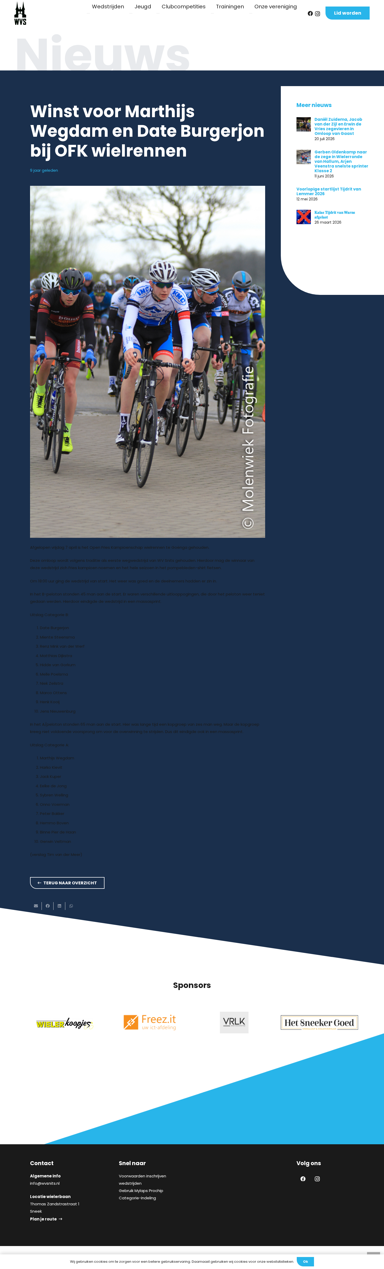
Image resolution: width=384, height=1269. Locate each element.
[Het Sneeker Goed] (319, 1022)
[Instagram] (317, 14)
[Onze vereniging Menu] (250, 13)
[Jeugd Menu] (130, 13)
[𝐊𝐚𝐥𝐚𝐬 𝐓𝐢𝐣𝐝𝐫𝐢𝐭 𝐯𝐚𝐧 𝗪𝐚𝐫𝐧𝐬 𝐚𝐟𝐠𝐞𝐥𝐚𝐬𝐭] (303, 217)
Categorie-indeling (137, 1198)
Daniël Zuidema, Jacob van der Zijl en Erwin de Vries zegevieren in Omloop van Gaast (338, 126)
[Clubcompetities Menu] (158, 13)
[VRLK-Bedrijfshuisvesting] (234, 1022)
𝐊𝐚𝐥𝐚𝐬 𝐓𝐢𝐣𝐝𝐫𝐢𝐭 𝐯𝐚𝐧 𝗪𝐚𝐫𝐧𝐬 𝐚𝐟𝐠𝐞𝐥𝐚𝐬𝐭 (335, 214)
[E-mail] (36, 906)
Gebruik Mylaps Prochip (141, 1190)
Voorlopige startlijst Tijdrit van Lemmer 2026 (328, 191)
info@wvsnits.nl (45, 1183)
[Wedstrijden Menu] (88, 13)
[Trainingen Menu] (212, 13)
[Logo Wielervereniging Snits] (20, 13)
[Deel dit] (48, 906)
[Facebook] (310, 13)
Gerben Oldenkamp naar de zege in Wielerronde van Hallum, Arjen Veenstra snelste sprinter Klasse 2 (341, 161)
